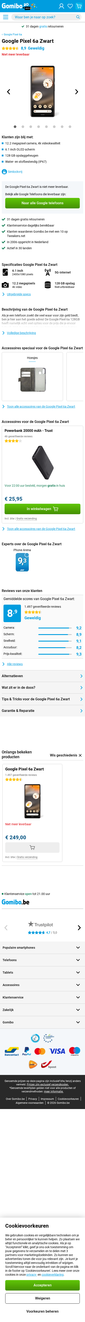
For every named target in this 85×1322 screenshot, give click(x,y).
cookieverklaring (53, 1274)
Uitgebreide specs (19, 294)
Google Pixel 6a (13, 34)
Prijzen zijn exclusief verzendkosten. (48, 1084)
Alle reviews (15, 664)
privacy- (31, 1274)
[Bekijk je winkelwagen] (79, 6)
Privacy (32, 1099)
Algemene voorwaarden (30, 1102)
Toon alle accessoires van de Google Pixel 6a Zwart (41, 406)
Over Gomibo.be (15, 1099)
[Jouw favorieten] (70, 6)
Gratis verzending (26, 518)
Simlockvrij (15, 171)
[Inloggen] (61, 6)
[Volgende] (76, 91)
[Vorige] (8, 91)
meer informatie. (53, 1091)
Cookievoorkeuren (68, 1099)
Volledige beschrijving (21, 333)
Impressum (47, 1099)
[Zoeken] (78, 17)
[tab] (15, 126)
